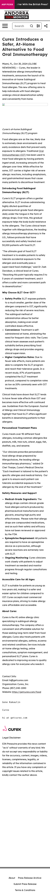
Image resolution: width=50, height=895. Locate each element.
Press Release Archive (29, 877)
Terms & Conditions (25, 890)
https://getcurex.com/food (26, 692)
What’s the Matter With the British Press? (24, 4)
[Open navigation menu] (5, 26)
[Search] (31, 26)
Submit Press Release (25, 884)
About (12, 877)
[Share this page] (46, 26)
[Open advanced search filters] (38, 26)
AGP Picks (7, 4)
